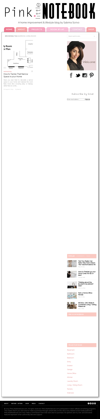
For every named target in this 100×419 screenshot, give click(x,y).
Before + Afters (17, 403)
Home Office (71, 373)
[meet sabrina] (81, 70)
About (21, 29)
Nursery (70, 389)
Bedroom (70, 358)
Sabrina (19, 89)
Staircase (70, 393)
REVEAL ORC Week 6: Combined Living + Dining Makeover (87, 304)
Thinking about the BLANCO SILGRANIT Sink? (86, 284)
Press (34, 403)
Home (9, 29)
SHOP (91, 29)
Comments (80, 256)
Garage (69, 369)
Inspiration (8, 71)
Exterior (70, 366)
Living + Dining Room (74, 385)
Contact (77, 29)
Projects (37, 29)
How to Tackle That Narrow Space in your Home (16, 75)
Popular (71, 256)
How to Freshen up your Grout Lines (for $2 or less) (87, 273)
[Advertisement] (81, 177)
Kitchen (70, 377)
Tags (88, 256)
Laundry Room (72, 381)
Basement (71, 350)
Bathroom (70, 354)
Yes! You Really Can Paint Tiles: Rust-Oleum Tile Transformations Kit (87, 263)
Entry (69, 362)
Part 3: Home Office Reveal (85, 294)
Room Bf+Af (57, 29)
